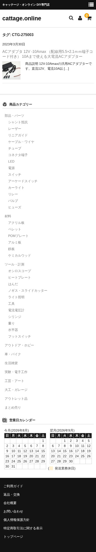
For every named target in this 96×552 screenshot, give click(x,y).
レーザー (14, 129)
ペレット (14, 229)
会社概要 (10, 503)
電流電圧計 (16, 310)
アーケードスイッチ (23, 181)
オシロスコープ (19, 271)
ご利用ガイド (13, 486)
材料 (8, 216)
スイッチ (14, 174)
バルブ (13, 201)
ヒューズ (14, 207)
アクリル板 (16, 223)
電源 (11, 168)
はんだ (13, 284)
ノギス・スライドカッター (27, 290)
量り (11, 323)
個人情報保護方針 (16, 520)
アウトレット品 (16, 398)
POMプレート (18, 236)
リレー (13, 194)
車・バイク (13, 354)
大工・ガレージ (16, 390)
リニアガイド (18, 135)
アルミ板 (14, 242)
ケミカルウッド (19, 255)
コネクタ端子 (18, 155)
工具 (11, 303)
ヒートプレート (19, 277)
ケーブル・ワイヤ (21, 142)
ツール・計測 (14, 264)
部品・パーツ (14, 115)
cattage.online (21, 18)
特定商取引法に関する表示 (23, 528)
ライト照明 (16, 297)
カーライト (16, 187)
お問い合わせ (13, 511)
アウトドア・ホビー (19, 345)
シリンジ (14, 317)
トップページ (13, 536)
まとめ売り (13, 407)
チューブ (14, 148)
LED (11, 161)
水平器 (13, 330)
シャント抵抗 (18, 122)
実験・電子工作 (16, 372)
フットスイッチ (19, 336)
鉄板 (11, 249)
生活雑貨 (11, 363)
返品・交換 (11, 494)
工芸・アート (14, 381)
